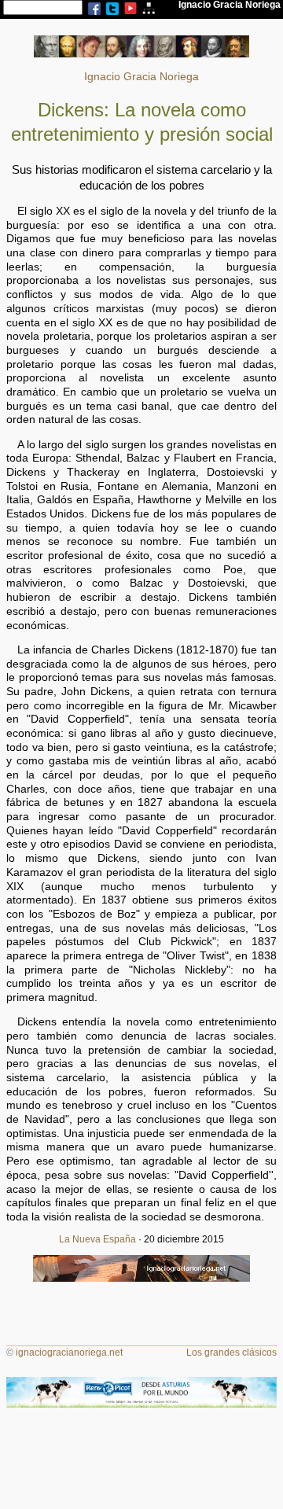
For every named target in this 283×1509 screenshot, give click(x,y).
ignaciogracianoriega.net (69, 1352)
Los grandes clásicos (231, 1352)
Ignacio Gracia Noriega (141, 77)
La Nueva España (97, 1239)
